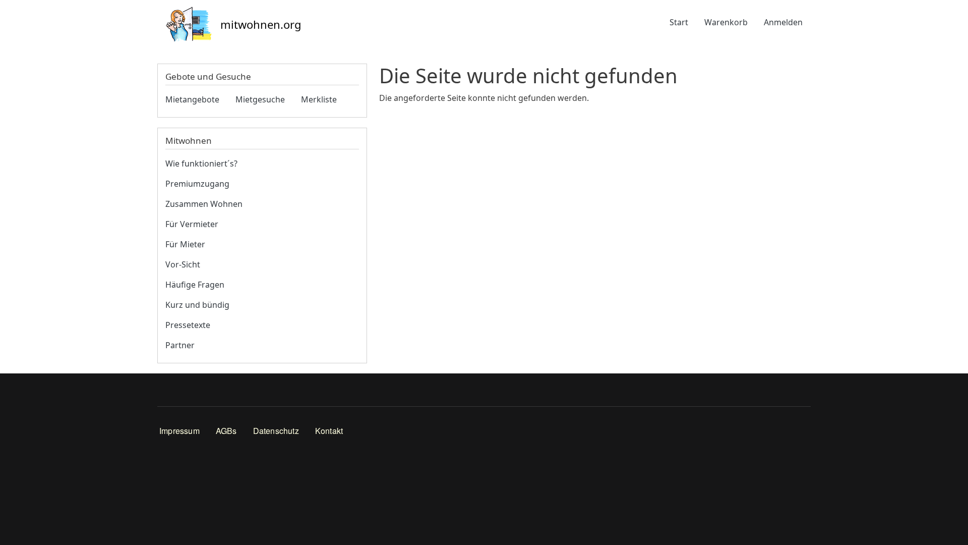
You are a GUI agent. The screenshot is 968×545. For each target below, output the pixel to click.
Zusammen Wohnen (204, 203)
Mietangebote (192, 99)
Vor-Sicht (182, 264)
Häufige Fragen (194, 284)
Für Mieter (185, 244)
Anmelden (783, 22)
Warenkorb (726, 22)
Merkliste (319, 99)
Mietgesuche (260, 99)
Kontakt (329, 431)
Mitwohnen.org (260, 24)
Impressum (179, 431)
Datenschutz (276, 431)
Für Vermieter (191, 224)
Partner (180, 345)
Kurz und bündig (197, 304)
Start (679, 22)
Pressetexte (187, 325)
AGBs (226, 431)
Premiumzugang (197, 183)
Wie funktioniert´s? (201, 163)
